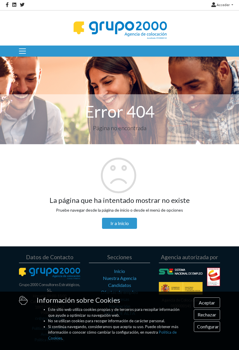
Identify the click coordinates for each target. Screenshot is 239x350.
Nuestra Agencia (119, 278)
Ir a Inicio (119, 223)
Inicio (119, 271)
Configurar (208, 326)
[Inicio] (119, 25)
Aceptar (207, 302)
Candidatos (119, 285)
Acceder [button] (223, 5)
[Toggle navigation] (22, 51)
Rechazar (207, 314)
